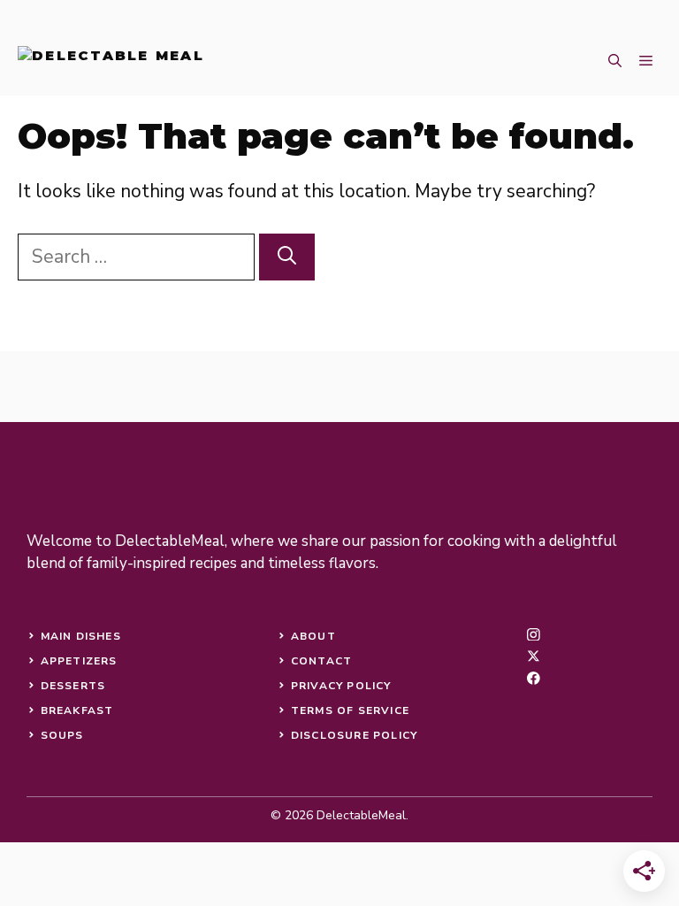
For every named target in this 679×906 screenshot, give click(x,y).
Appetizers (79, 661)
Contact (321, 661)
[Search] (287, 257)
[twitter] (533, 656)
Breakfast (77, 710)
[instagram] (533, 634)
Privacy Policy (341, 686)
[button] (614, 62)
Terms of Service (350, 710)
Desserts (73, 686)
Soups (62, 735)
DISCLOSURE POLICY (354, 735)
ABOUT (313, 636)
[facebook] (533, 678)
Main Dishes (81, 636)
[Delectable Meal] (111, 62)
